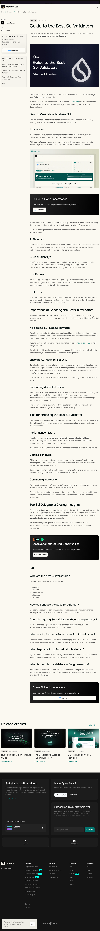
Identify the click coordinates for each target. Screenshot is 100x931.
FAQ (3, 83)
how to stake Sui (84, 343)
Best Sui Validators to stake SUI (12, 59)
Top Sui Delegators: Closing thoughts (13, 78)
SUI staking (74, 101)
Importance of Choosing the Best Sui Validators (13, 65)
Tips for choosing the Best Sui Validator (13, 72)
